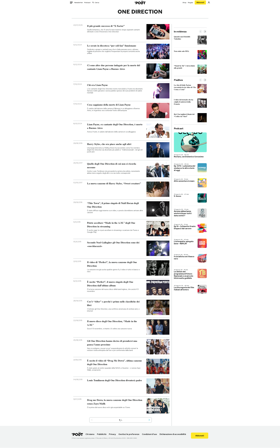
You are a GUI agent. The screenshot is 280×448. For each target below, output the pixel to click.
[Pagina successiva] (149, 420)
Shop (184, 3)
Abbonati (200, 2)
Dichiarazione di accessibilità (173, 434)
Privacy (112, 434)
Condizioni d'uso (149, 434)
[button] (92, 420)
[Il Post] (140, 2)
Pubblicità (101, 434)
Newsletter (78, 3)
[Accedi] (209, 2)
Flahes (178, 80)
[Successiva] (205, 32)
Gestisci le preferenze (128, 434)
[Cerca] (93, 2)
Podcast (87, 3)
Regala (190, 3)
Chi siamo (90, 434)
